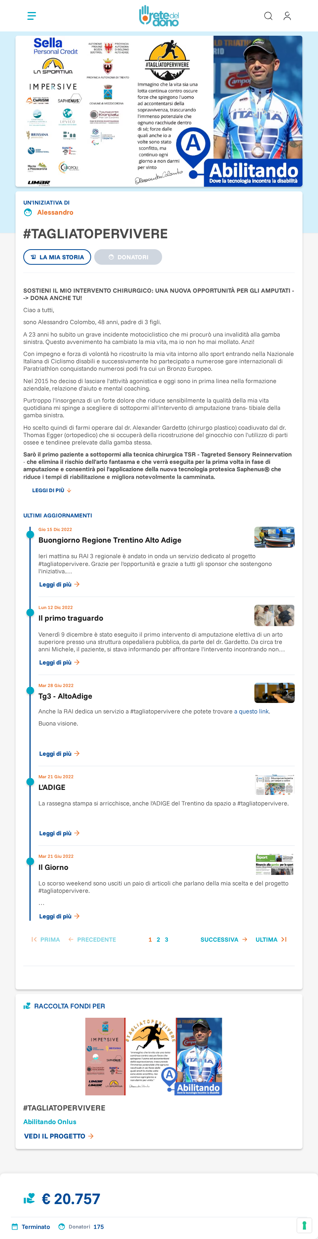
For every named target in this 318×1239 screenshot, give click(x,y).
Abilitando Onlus (49, 1121)
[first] (45, 939)
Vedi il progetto (54, 1135)
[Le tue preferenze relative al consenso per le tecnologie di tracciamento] (304, 1225)
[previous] (91, 939)
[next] (225, 939)
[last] (272, 939)
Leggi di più (55, 584)
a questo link (251, 711)
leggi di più (48, 490)
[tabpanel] (159, 615)
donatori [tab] (133, 257)
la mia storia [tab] (62, 257)
